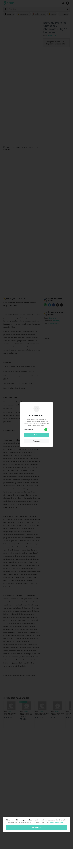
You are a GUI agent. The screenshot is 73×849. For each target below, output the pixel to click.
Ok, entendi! (36, 827)
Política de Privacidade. (57, 822)
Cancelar (36, 441)
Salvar (36, 435)
